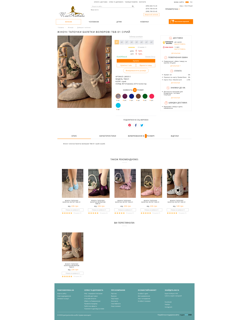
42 (151, 42)
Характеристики (107, 136)
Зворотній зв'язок (151, 14)
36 (122, 42)
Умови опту (150, 57)
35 (117, 42)
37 (127, 42)
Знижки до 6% (177, 88)
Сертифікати (116, 304)
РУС (191, 2)
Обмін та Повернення (92, 301)
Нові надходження (64, 296)
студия (186, 315)
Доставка (178, 38)
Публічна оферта (90, 306)
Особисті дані (143, 293)
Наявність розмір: (133, 90)
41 (146, 42)
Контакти (142, 2)
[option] (84, 72)
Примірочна (172, 9)
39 (137, 42)
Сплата (178, 71)
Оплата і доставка (100, 2)
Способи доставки (91, 296)
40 (141, 42)
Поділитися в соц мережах (135, 120)
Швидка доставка (177, 102)
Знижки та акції (63, 298)
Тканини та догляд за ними (94, 309)
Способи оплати (90, 298)
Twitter (167, 304)
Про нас (114, 293)
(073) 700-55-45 (151, 9)
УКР (187, 2)
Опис (74, 136)
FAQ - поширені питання (93, 293)
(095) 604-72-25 (151, 6)
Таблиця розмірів (131, 2)
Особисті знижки (144, 301)
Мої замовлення (144, 296)
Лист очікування (144, 298)
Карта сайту (61, 293)
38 (132, 42)
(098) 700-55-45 (151, 11)
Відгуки (175, 136)
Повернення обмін (178, 57)
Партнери (115, 298)
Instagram (168, 307)
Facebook (168, 302)
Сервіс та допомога (116, 2)
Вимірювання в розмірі (136, 70)
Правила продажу (90, 304)
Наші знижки (116, 306)
